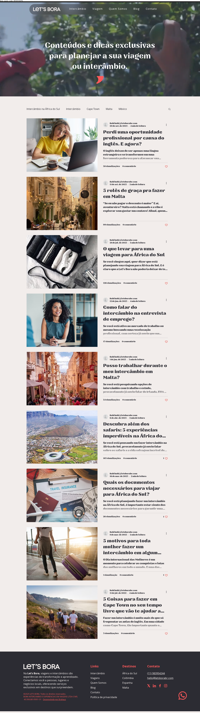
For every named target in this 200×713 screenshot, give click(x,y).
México (123, 109)
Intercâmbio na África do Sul (43, 109)
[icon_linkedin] (154, 685)
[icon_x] (148, 685)
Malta (109, 109)
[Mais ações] (167, 125)
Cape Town (93, 109)
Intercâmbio (73, 109)
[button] (150, 8)
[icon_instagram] (165, 685)
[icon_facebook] (160, 685)
